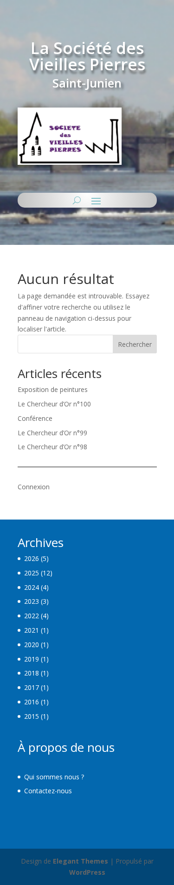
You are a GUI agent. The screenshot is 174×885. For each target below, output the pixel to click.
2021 (31, 630)
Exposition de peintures (53, 389)
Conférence (35, 418)
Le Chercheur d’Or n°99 (52, 432)
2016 (31, 701)
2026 (31, 558)
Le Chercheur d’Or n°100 (54, 403)
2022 (31, 615)
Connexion (34, 486)
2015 (31, 716)
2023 (31, 601)
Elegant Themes (80, 861)
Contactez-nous (48, 790)
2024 (31, 587)
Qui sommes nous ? (54, 776)
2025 (31, 572)
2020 (31, 644)
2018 (31, 673)
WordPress (87, 872)
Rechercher (135, 344)
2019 (31, 659)
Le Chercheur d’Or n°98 (52, 446)
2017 (31, 687)
